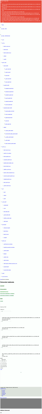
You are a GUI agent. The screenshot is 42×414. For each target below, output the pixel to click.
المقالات (5, 56)
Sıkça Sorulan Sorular (9, 384)
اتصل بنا (20, 377)
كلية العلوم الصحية (8, 82)
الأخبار (4, 192)
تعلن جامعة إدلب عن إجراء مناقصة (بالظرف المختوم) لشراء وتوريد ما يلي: (13, 11)
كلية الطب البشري (8, 69)
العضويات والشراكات (7, 227)
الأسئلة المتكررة (6, 266)
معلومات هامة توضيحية (7, 270)
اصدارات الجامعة (6, 234)
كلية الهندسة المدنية (8, 98)
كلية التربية (7, 120)
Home (1, 279)
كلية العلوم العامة (8, 124)
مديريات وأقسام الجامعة (7, 52)
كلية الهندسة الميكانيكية (9, 91)
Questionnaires (3, 381)
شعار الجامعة (20, 376)
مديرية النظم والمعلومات (7, 179)
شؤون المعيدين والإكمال (7, 218)
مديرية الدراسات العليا (7, 150)
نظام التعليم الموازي (7, 214)
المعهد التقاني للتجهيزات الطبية (10, 143)
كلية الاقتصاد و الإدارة (8, 114)
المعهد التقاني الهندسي (9, 137)
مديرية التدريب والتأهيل (7, 169)
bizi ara (19, 386)
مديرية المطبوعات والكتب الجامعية (9, 172)
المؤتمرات (5, 237)
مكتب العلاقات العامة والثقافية (8, 163)
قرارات (5, 208)
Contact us (24, 381)
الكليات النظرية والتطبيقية (8, 108)
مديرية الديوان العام (7, 182)
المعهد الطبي (7, 140)
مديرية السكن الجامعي (7, 185)
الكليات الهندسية (6, 85)
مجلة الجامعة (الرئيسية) (5, 276)
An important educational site (11, 378)
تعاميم (5, 198)
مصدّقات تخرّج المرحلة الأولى (8, 244)
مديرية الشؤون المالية (7, 156)
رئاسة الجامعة (6, 49)
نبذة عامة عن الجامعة (7, 46)
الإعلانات (5, 195)
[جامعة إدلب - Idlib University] (4, 32)
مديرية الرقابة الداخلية (7, 166)
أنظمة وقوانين (6, 205)
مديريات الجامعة (4, 146)
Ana (3, 383)
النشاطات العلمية (4, 224)
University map (11, 381)
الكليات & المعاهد (4, 62)
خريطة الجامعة (6, 231)
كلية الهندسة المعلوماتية (9, 88)
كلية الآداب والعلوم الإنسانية (9, 111)
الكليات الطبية (6, 65)
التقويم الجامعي (6, 250)
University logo (24, 380)
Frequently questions (11, 380)
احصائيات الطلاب (6, 260)
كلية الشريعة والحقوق (8, 117)
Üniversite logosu (19, 384)
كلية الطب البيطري (8, 78)
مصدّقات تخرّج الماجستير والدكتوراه (9, 247)
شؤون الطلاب (6, 221)
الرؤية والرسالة (2, 376)
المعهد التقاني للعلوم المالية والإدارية (11, 133)
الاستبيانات (2, 377)
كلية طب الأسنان (7, 72)
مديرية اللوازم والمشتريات (8, 159)
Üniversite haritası (10, 386)
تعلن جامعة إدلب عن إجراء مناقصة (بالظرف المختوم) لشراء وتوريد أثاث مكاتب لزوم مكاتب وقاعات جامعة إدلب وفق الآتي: (20, 13)
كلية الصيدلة (7, 75)
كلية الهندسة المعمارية (9, 101)
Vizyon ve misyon (3, 384)
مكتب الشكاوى (6, 257)
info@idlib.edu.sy (3, 388)
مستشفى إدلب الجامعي (7, 153)
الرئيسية (3, 39)
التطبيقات (3, 273)
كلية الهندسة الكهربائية (9, 95)
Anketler (3, 386)
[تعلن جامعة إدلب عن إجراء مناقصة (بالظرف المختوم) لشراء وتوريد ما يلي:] (6, 321)
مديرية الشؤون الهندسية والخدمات (9, 176)
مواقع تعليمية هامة (8, 374)
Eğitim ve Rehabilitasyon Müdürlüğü (19, 383)
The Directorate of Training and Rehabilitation (24, 378)
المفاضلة (5, 253)
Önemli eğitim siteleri (9, 383)
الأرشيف (5, 59)
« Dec (1, 369)
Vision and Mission (3, 380)
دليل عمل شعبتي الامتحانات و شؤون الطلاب (10, 263)
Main (3, 378)
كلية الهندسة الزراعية (8, 104)
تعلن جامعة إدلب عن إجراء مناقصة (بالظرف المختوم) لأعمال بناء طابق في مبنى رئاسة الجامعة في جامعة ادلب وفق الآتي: (20, 18)
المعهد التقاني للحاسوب (9, 130)
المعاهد (5, 127)
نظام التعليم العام (6, 211)
